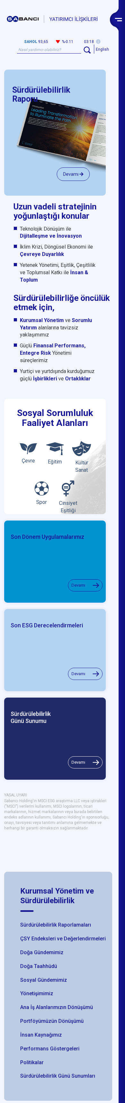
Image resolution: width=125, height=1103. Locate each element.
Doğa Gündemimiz (41, 952)
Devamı (71, 174)
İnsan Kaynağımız (41, 1035)
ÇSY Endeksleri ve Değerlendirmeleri (63, 939)
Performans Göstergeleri (49, 1049)
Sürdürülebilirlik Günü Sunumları (57, 1076)
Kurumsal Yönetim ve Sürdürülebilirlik (57, 896)
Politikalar (32, 1062)
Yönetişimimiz (36, 993)
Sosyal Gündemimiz (43, 980)
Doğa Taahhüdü (38, 966)
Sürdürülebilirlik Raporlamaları (55, 925)
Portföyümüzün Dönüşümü (52, 1021)
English (102, 49)
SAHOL (30, 41)
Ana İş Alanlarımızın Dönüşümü (56, 1007)
